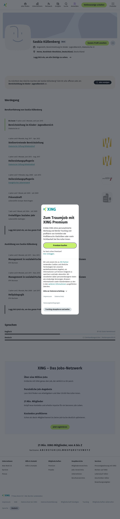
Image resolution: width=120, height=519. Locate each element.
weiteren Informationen (57, 284)
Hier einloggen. (48, 254)
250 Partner (64, 262)
